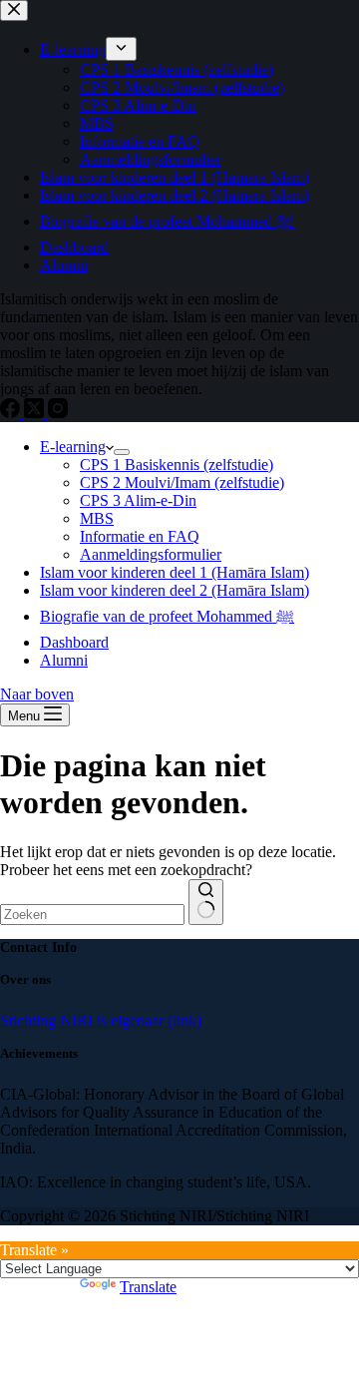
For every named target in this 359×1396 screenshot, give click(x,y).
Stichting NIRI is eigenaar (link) (100, 1020)
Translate (148, 1286)
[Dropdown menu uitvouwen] (122, 452)
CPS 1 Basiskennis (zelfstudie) (176, 464)
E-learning (73, 446)
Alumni (64, 660)
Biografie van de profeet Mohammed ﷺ (167, 616)
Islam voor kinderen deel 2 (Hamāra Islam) (174, 590)
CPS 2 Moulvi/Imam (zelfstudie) (182, 482)
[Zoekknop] (205, 902)
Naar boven (37, 694)
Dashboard (74, 642)
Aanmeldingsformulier (150, 554)
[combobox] (92, 914)
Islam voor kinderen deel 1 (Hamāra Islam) (174, 572)
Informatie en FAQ (139, 536)
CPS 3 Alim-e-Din (138, 500)
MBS (97, 518)
